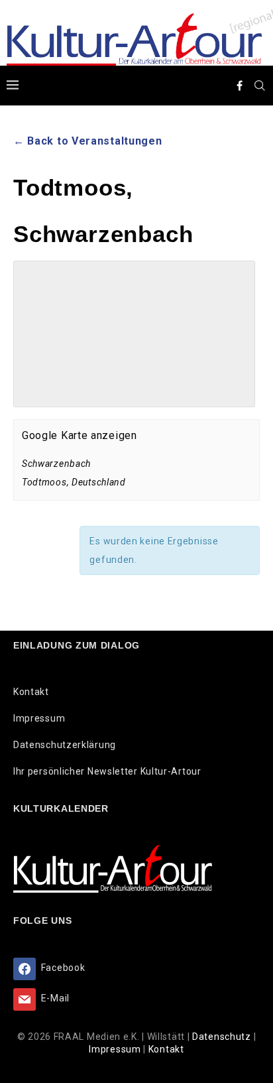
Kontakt (31, 691)
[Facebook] (240, 85)
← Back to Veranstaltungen (87, 141)
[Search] (259, 85)
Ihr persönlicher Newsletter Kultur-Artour (107, 771)
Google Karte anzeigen (79, 435)
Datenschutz (222, 1036)
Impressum (39, 718)
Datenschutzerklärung (64, 744)
